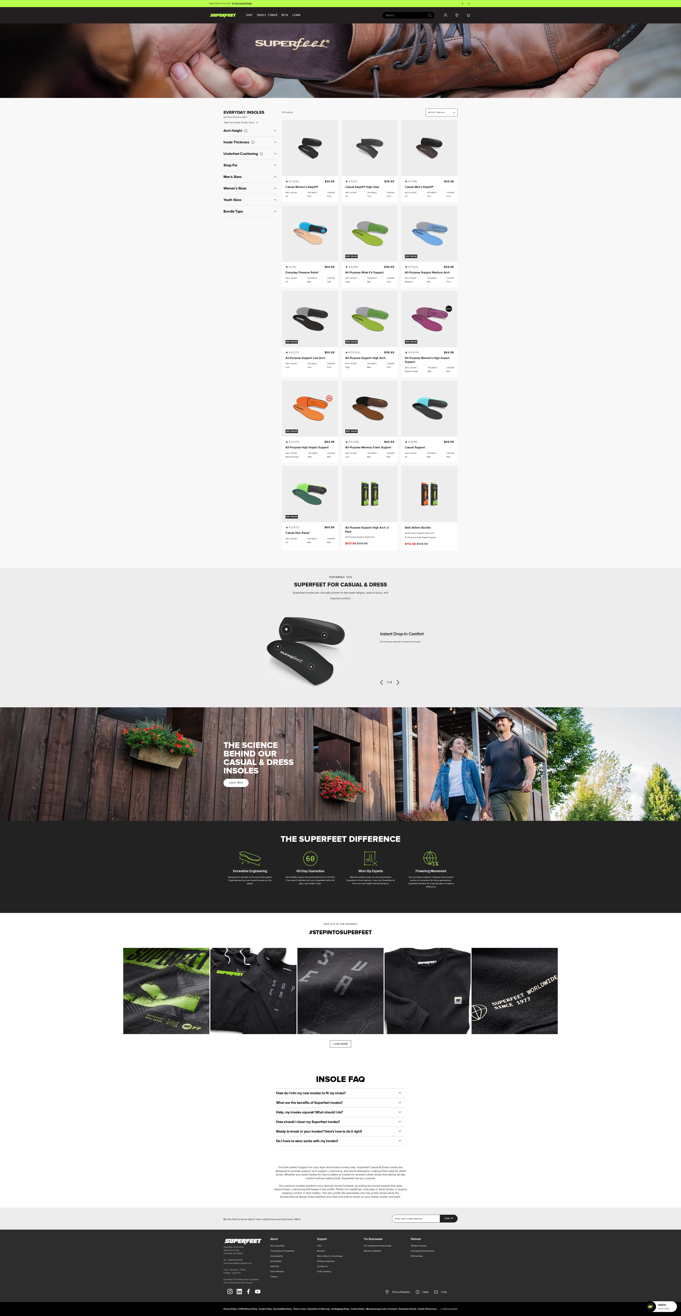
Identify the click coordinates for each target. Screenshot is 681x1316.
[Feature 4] (278, 646)
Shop (249, 15)
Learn (296, 15)
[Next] (398, 682)
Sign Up (448, 1218)
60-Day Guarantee (325, 1261)
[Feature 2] (324, 635)
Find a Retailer (401, 1292)
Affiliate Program (419, 1246)
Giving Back (276, 1261)
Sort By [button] (431, 112)
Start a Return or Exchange (329, 1256)
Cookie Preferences (427, 1309)
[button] (468, 15)
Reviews (321, 1251)
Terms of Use (299, 1309)
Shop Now (243, 3)
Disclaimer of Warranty (319, 1309)
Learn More (236, 782)
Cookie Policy (265, 1309)
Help (425, 1292)
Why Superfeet (277, 1246)
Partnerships (417, 1256)
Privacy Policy (230, 1309)
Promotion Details (407, 1309)
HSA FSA (274, 1266)
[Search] (430, 15)
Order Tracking (324, 1271)
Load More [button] (340, 1043)
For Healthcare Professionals (377, 1246)
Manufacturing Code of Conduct (381, 1309)
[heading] (250, 130)
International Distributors (422, 1251)
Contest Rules (358, 1309)
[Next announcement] (469, 3)
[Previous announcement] (462, 3)
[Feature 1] (286, 629)
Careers (274, 1276)
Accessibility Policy (282, 1309)
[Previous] (381, 682)
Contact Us (322, 1266)
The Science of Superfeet (282, 1251)
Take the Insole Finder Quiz (239, 122)
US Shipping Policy (340, 1309)
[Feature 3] (311, 667)
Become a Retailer (372, 1251)
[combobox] (408, 15)
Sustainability (276, 1256)
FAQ (319, 1246)
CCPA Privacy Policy (247, 1309)
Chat (444, 1292)
